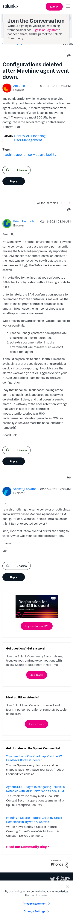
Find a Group (36, 724)
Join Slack (37, 674)
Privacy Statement (34, 903)
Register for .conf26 (36, 626)
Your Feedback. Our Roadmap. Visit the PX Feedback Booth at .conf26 (34, 758)
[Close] (67, 886)
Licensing (38, 136)
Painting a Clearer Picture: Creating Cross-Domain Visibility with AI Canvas (34, 820)
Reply (13, 181)
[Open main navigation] (68, 6)
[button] (68, 56)
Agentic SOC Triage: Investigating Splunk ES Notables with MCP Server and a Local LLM (35, 789)
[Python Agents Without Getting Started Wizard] (69, 203)
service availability (42, 154)
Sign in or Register (45, 30)
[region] (36, 900)
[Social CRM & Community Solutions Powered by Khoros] (59, 863)
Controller (21, 136)
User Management (28, 140)
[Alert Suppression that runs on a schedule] (62, 203)
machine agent (13, 154)
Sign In (54, 6)
